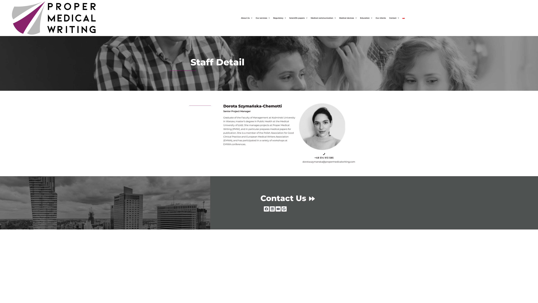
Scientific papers (297, 18)
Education (365, 18)
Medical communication (322, 18)
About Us (245, 18)
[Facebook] (266, 209)
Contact (392, 18)
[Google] (284, 209)
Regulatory (278, 18)
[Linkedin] (272, 209)
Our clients (381, 18)
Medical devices (346, 18)
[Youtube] (278, 209)
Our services (261, 18)
